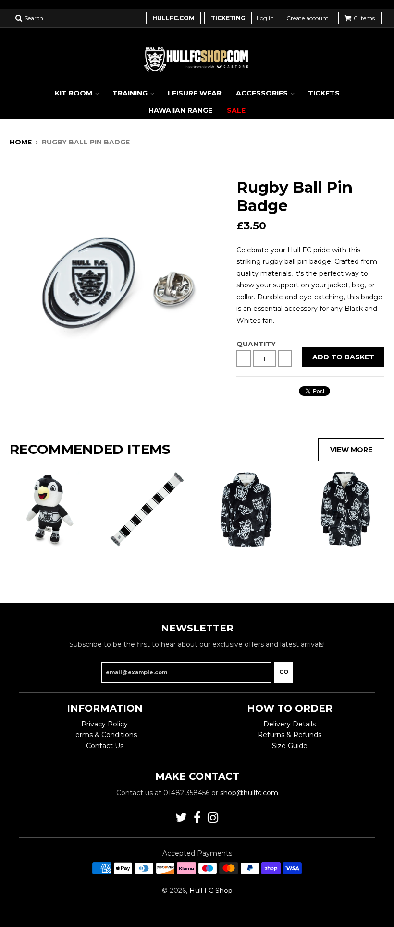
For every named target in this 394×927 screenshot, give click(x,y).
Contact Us (104, 745)
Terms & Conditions (104, 734)
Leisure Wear (195, 93)
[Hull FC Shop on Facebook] (197, 818)
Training (130, 93)
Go (283, 671)
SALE (236, 110)
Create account (307, 18)
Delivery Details (289, 724)
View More (351, 449)
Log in (265, 18)
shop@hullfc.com (249, 792)
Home (21, 142)
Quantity (256, 344)
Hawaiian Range (180, 110)
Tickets (324, 93)
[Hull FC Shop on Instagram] (213, 818)
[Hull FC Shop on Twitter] (181, 818)
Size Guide (290, 745)
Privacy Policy (104, 724)
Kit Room (73, 93)
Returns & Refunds (289, 734)
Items (364, 18)
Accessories (262, 93)
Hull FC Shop (211, 890)
